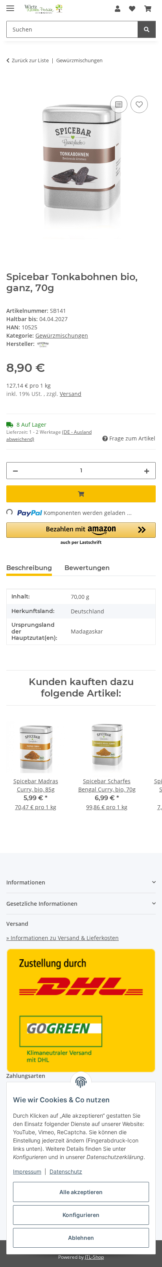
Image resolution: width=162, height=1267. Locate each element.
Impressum (27, 1171)
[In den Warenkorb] (12, 85)
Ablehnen (81, 1237)
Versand (70, 394)
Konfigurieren (81, 1214)
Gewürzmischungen (61, 335)
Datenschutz (66, 1171)
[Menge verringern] (15, 471)
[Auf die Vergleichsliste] (118, 104)
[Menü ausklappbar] (10, 5)
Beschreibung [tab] (29, 568)
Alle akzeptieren (81, 1192)
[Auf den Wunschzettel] (139, 104)
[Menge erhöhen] (146, 471)
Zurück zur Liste (30, 60)
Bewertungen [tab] (87, 568)
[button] (117, 9)
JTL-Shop (94, 1257)
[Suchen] (147, 29)
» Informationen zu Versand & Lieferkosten (62, 938)
